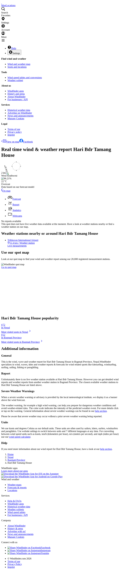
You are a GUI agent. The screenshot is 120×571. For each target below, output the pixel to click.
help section (101, 411)
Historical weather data (19, 110)
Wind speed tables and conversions (25, 77)
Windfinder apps (16, 91)
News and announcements (20, 115)
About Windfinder (16, 96)
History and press (16, 93)
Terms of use (14, 129)
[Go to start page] (1, 2)
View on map (12, 141)
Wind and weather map (19, 64)
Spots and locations (17, 67)
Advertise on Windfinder (20, 113)
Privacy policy (15, 132)
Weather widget (15, 80)
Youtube (45, 553)
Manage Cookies (16, 118)
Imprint (11, 134)
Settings (16, 53)
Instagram (45, 550)
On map (6, 190)
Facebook (28, 141)
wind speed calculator (19, 436)
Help (13, 48)
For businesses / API (18, 99)
